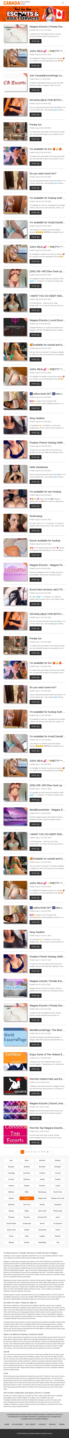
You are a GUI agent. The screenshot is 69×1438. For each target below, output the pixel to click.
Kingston (27, 1185)
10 (47, 1152)
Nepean (11, 1198)
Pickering (11, 1217)
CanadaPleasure (13, 1416)
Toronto (57, 1230)
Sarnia (58, 1217)
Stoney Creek (11, 1230)
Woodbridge (42, 1242)
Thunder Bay (42, 1230)
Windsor (26, 1242)
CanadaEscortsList (27, 1419)
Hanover (11, 1185)
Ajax (11, 1160)
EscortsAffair (24, 1416)
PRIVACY (52, 1424)
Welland (11, 1242)
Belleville (42, 1160)
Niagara (26, 1198)
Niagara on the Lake (57, 1198)
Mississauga (42, 1192)
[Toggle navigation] (62, 3)
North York (26, 1204)
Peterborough (57, 1211)
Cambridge (11, 1173)
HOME (6, 1424)
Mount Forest (58, 1192)
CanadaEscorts (55, 1416)
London (57, 1185)
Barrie (27, 1160)
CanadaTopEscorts (43, 1416)
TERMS (62, 1424)
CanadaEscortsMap (13, 1414)
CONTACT (42, 1424)
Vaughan (42, 1236)
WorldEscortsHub (26, 1414)
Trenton (11, 1236)
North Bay (11, 1204)
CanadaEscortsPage (40, 1419)
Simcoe (42, 1223)
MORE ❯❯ (36, 41)
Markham (11, 1192)
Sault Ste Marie (11, 1223)
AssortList (58, 1414)
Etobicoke (27, 1179)
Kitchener (42, 1185)
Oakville (42, 1204)
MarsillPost (32, 1416)
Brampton (11, 1167)
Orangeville (57, 1204)
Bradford (57, 1160)
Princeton (27, 1217)
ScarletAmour (50, 1414)
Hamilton (58, 1179)
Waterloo (58, 1236)
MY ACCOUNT (17, 1424)
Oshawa (11, 1211)
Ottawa (27, 1211)
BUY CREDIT (31, 1424)
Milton (27, 1192)
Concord (57, 1173)
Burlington (57, 1167)
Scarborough (27, 1223)
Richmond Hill (42, 1217)
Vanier (27, 1236)
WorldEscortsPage (39, 1414)
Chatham (42, 1173)
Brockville (42, 1167)
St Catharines (57, 1223)
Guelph (42, 1179)
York (57, 1242)
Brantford (27, 1167)
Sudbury (26, 1230)
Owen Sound (42, 1211)
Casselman (26, 1173)
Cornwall (11, 1179)
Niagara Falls (42, 1198)
